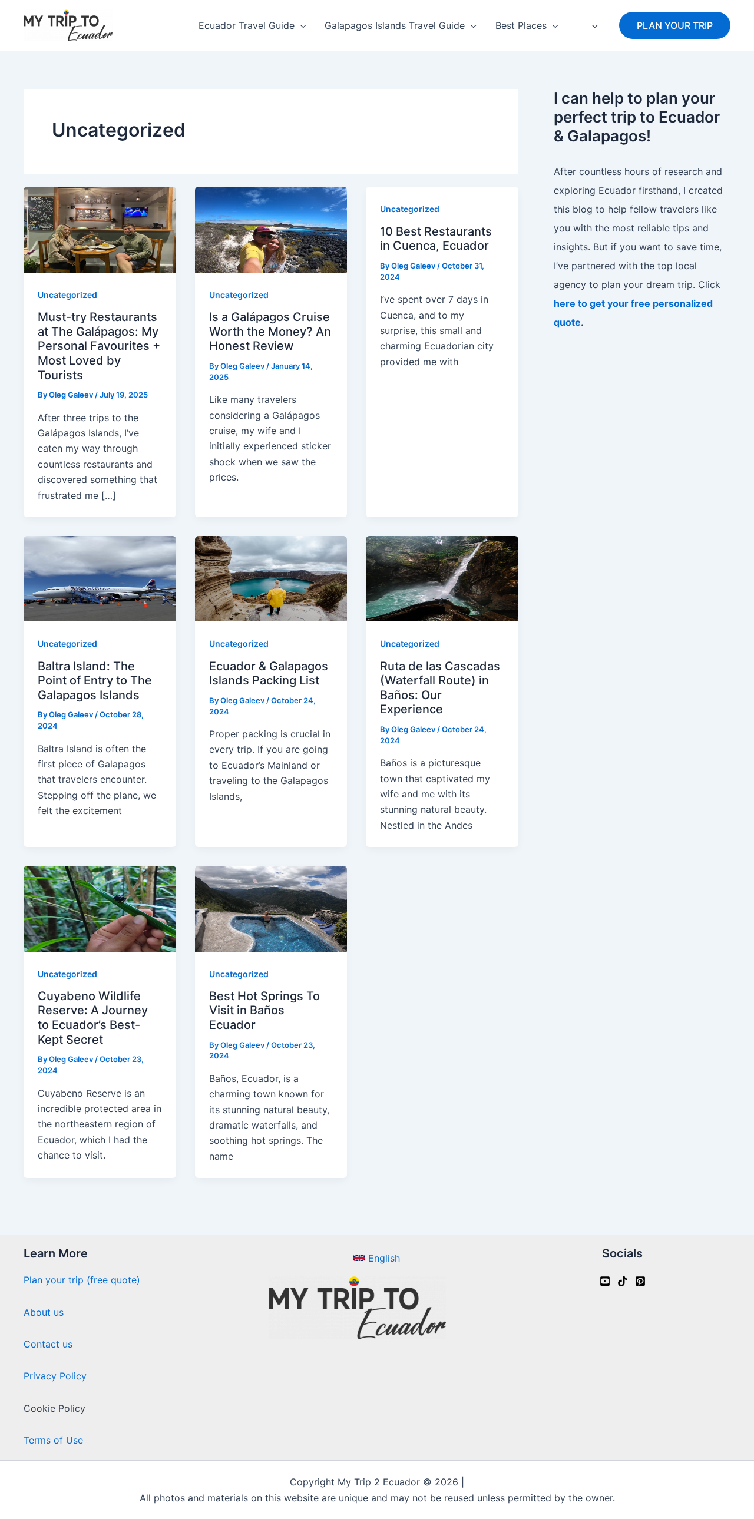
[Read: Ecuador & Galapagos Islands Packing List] (271, 578)
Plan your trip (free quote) (82, 1280)
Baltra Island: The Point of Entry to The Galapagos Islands (95, 680)
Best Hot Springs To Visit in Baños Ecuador (264, 1010)
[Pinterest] (640, 1281)
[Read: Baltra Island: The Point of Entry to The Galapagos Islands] (100, 578)
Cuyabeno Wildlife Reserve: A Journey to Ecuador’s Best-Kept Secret (93, 1018)
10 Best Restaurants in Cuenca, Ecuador (436, 238)
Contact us (48, 1344)
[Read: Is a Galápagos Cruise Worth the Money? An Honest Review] (271, 229)
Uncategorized (67, 295)
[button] (300, 25)
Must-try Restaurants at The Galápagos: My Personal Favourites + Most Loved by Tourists (99, 346)
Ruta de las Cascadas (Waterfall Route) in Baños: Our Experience (440, 688)
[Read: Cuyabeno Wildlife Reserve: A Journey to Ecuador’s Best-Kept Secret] (100, 908)
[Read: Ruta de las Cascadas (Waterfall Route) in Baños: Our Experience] (442, 578)
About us (44, 1312)
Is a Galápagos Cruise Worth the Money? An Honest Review (270, 331)
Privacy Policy (55, 1376)
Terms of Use (53, 1440)
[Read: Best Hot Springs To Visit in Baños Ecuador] (271, 908)
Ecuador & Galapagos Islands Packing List (268, 673)
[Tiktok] (622, 1281)
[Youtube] (605, 1281)
